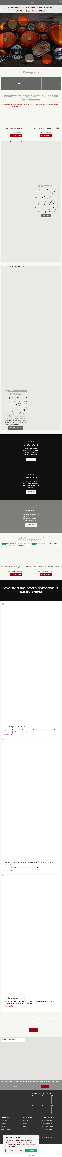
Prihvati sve (31, 1150)
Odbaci (20, 1150)
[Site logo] (31, 2)
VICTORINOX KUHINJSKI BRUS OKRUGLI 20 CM (46, 567)
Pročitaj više (8, 735)
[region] (21, 1144)
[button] (16, 135)
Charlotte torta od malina (14, 998)
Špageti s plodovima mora (14, 727)
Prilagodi (10, 1150)
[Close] (37, 1136)
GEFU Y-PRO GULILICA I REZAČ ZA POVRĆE (46, 128)
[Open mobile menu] (1, 2)
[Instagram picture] (36, 1099)
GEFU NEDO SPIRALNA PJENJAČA (16, 128)
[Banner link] (21, 83)
